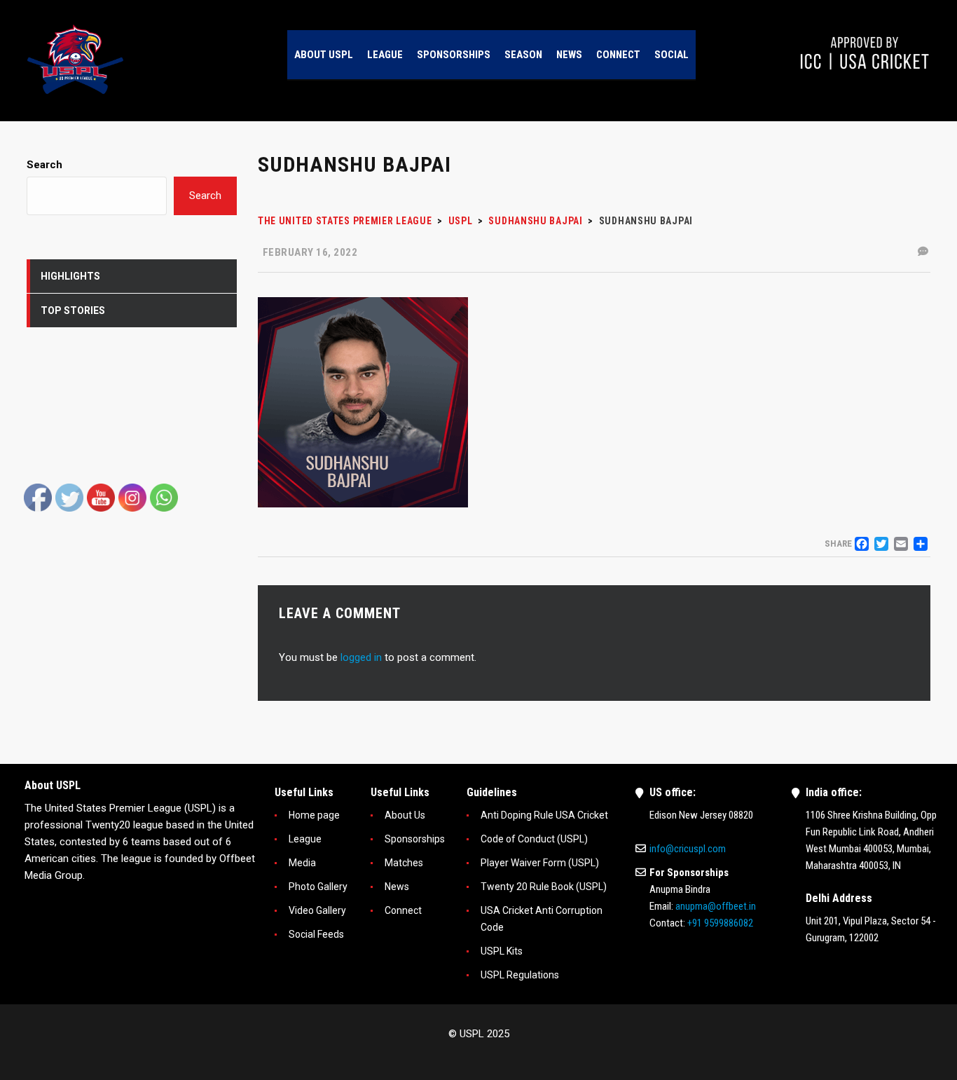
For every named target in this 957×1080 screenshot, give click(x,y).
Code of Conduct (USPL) (534, 839)
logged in (361, 657)
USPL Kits (502, 951)
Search (44, 164)
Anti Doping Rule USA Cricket (544, 815)
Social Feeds (316, 934)
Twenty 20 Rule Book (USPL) (544, 886)
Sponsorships (415, 839)
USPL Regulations (520, 974)
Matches (404, 862)
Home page (314, 815)
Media (302, 862)
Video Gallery (317, 910)
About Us (405, 815)
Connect (403, 910)
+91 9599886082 (720, 923)
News (397, 886)
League (305, 839)
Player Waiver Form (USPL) (540, 862)
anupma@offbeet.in (715, 906)
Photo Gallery (318, 886)
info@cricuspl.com (687, 848)
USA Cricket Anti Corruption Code (542, 919)
